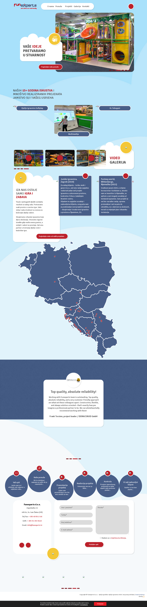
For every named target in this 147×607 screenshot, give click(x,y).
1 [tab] (110, 70)
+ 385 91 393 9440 (34, 521)
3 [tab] (118, 70)
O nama (50, 6)
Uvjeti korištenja (140, 594)
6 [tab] (129, 70)
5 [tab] (126, 70)
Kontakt (85, 6)
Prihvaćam (100, 604)
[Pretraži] (131, 6)
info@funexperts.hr (34, 525)
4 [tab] (123, 70)
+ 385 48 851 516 (35, 516)
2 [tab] (113, 70)
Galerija (77, 6)
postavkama (84, 605)
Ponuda (58, 6)
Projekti (68, 6)
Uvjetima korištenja (118, 538)
